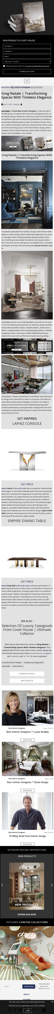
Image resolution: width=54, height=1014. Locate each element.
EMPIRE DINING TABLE (27, 520)
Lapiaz (3, 488)
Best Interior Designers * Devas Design (27, 782)
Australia (5, 87)
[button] (52, 885)
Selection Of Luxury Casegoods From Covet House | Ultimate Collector (27, 629)
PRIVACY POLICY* (44, 988)
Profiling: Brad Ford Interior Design (27, 835)
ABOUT (27, 994)
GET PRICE (27, 484)
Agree (27, 1011)
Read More (27, 740)
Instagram (47, 653)
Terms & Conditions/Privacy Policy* (37, 66)
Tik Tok (26, 656)
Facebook (15, 656)
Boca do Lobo (20, 488)
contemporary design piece (34, 662)
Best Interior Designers (20, 87)
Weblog (16, 104)
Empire (4, 585)
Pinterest (38, 653)
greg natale (6, 666)
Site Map (26, 999)
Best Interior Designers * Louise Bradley (27, 731)
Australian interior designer (12, 662)
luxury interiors (17, 666)
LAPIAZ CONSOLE (27, 423)
